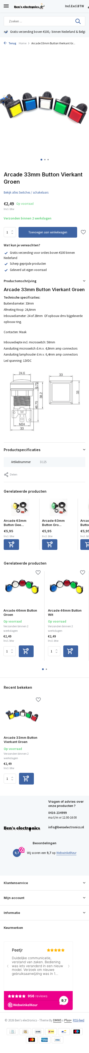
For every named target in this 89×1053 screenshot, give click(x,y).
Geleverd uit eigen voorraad (28, 270)
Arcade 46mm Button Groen (20, 612)
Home (22, 43)
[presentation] (5, 106)
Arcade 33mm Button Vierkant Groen (20, 740)
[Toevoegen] (11, 544)
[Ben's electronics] (38, 6)
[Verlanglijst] (83, 232)
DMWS (57, 1020)
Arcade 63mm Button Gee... (15, 523)
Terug (12, 43)
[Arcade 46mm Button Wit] (66, 588)
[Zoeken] (78, 21)
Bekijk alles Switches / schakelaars (26, 192)
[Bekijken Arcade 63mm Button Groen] (59, 509)
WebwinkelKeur (66, 853)
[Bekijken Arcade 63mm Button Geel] (20, 509)
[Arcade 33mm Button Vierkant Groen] (22, 715)
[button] (41, 159)
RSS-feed (78, 1020)
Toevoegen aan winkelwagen (47, 232)
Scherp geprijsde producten (28, 264)
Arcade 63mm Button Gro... (53, 523)
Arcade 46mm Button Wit (65, 612)
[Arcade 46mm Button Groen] (22, 588)
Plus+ (68, 1020)
